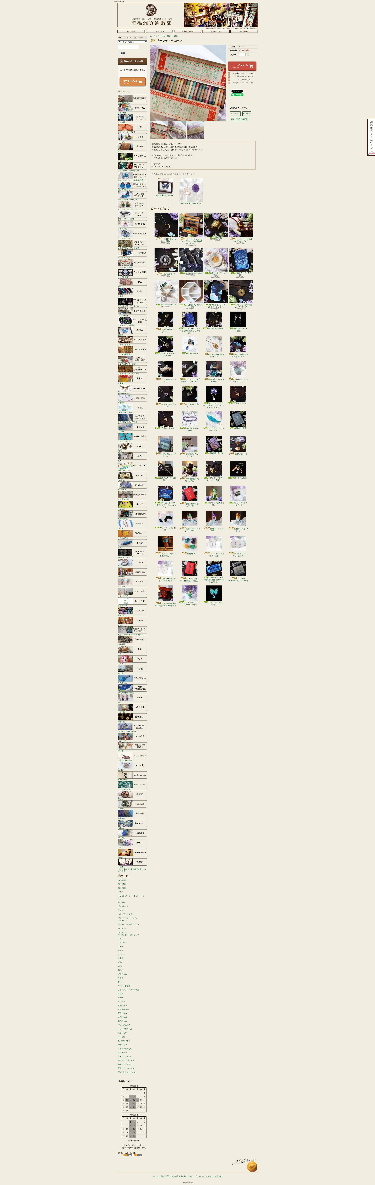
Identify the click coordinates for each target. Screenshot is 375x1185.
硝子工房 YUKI (124, 470)
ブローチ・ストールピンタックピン (127, 919)
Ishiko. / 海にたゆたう (126, 412)
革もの (120, 978)
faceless (120, 857)
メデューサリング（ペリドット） (239, 504)
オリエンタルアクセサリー (128, 209)
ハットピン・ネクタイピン (128, 924)
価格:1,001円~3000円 (239, 119)
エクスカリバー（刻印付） (168, 479)
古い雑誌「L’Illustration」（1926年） (238, 580)
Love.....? (121, 847)
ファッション (123, 943)
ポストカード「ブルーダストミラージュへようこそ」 (165, 505)
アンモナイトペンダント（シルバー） (167, 354)
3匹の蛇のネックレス (216, 329)
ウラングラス (123, 161)
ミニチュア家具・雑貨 (126, 364)
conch (120, 567)
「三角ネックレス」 (240, 403)
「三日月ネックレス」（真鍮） (169, 240)
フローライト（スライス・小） (240, 380)
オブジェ (121, 954)
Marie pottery (122, 780)
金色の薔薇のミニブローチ (169, 331)
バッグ (120, 950)
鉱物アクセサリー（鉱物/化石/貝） (131, 180)
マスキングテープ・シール (128, 306)
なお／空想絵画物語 (126, 693)
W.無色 (120, 867)
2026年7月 (122, 884)
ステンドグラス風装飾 (126, 325)
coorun (120, 528)
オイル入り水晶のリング (193, 405)
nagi (119, 702)
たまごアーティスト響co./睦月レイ (131, 635)
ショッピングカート (244, 31)
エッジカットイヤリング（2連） (216, 555)
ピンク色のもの (124, 1025)
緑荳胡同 (121, 838)
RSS (127, 1155)
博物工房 (121, 722)
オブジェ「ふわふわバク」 (168, 529)
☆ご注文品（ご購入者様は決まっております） (132, 870)
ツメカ (120, 664)
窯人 (119, 461)
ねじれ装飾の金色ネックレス (216, 355)
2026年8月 (122, 880)
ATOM (138, 1155)
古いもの (121, 142)
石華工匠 (121, 615)
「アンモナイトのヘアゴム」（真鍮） (215, 479)
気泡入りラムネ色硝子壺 (217, 380)
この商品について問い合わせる (244, 73)
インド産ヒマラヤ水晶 (169, 380)
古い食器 (121, 122)
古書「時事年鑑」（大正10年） (192, 505)
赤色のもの (122, 1005)
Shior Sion (121, 577)
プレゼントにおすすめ (126, 1072)
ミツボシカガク (124, 789)
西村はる (121, 751)
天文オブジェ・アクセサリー (129, 248)
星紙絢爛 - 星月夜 (216, 453)
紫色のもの (122, 1021)
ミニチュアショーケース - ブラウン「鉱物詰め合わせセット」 (191, 241)
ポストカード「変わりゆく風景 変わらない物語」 (190, 331)
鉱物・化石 (122, 113)
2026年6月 (122, 888)
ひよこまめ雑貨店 (125, 760)
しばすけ (121, 586)
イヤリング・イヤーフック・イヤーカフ (132, 897)
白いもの (121, 1037)
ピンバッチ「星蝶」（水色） (216, 603)
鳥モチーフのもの (125, 1056)
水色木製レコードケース (169, 455)
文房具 (120, 296)
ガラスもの (122, 974)
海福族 (120, 994)
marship (120, 770)
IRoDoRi (121, 432)
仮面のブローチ (169, 274)
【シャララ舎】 (124, 596)
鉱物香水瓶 (122, 229)
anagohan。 (122, 403)
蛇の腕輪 (218, 238)
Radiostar (121, 828)
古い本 (120, 151)
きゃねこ (121, 509)
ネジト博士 (122, 712)
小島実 (120, 548)
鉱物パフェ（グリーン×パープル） (191, 530)
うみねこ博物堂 (124, 441)
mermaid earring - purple (193, 273)
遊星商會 (121, 818)
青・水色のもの (124, 1009)
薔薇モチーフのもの (126, 1068)
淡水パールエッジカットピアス (240, 555)
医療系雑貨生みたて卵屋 (127, 422)
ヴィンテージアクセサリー (128, 171)
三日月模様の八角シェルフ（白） (193, 306)
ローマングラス (124, 238)
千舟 (119, 654)
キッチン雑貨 (123, 277)
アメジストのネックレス (169, 405)
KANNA (121, 480)
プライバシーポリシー (204, 1176)
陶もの (120, 970)
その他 (120, 997)
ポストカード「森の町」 (243, 274)
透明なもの (122, 1052)
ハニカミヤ (122, 741)
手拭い (120, 939)
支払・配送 (165, 1176)
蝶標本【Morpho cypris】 (165, 195)
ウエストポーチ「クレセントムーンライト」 (217, 306)
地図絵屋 (121, 644)
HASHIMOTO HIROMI (127, 731)
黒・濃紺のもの (124, 1041)
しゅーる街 (122, 606)
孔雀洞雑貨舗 (123, 519)
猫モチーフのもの (125, 1064)
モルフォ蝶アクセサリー (127, 200)
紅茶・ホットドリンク (126, 132)
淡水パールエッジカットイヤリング (167, 580)
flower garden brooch (168, 305)
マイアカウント (131, 37)
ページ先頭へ (252, 1168)
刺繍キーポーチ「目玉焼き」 (218, 274)
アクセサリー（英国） (126, 219)
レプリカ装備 (123, 316)
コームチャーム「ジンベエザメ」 (216, 429)
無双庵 (120, 799)
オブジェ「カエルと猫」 (216, 504)
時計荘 (120, 673)
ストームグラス (124, 345)
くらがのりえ (123, 538)
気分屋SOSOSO (124, 499)
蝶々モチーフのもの (126, 1060)
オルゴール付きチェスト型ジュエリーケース (165, 604)
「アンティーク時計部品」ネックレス (243, 306)
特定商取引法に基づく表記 (243, 83)
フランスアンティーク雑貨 (128, 990)
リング (120, 910)
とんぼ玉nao (122, 683)
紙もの (120, 962)
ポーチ (120, 947)
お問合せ (216, 31)
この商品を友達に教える (244, 76)
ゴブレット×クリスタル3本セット (168, 555)
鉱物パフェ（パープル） (217, 530)
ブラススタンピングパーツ (128, 374)
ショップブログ (187, 31)
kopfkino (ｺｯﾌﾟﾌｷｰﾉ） (126, 557)
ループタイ (122, 928)
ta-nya (120, 625)
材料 (119, 982)
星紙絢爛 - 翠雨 (240, 428)
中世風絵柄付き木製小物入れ (192, 480)
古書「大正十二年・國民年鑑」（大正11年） (189, 581)
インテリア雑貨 (124, 258)
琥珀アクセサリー (125, 190)
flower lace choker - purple (192, 429)
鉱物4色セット (193, 554)
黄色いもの (122, 1013)
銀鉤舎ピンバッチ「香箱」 (240, 330)
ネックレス (122, 902)
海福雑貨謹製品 (124, 103)
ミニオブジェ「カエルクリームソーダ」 (191, 603)
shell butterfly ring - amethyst (191, 203)
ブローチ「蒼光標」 (240, 478)
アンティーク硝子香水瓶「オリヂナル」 (190, 380)
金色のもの (122, 1045)
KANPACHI (122, 490)
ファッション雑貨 (125, 267)
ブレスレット (123, 906)
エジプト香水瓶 (124, 354)
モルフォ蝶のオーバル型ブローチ (240, 355)
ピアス (120, 892)
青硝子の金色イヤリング (193, 455)
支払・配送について (159, 31)
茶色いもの (122, 1033)
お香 (119, 287)
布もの (120, 966)
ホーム (131, 31)
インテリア (122, 1001)
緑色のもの (122, 1017)
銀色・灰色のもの (125, 1049)
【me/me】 (122, 809)
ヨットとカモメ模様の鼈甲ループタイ (243, 240)
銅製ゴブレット (241, 454)
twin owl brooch (192, 353)
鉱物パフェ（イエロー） (241, 530)
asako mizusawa (123, 393)
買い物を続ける (244, 80)
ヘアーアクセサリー (126, 914)
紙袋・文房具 (172, 36)
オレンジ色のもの (125, 1029)
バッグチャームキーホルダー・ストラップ (128, 933)
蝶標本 (120, 335)
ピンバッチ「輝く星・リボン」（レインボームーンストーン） (213, 405)
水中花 (120, 383)
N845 (120, 451)
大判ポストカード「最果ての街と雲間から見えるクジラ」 (213, 580)
